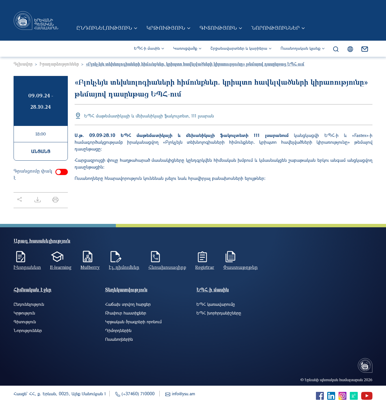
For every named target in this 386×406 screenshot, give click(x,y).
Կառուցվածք (185, 48)
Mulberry (90, 267)
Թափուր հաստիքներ (125, 313)
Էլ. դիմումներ (124, 267)
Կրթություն (165, 27)
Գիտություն (218, 27)
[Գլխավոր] (36, 20)
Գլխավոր (23, 64)
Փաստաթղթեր (240, 267)
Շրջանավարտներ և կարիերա (239, 48)
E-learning (60, 267)
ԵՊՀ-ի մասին (147, 48)
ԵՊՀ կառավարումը (215, 304)
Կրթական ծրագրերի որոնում (133, 321)
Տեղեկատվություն (126, 289)
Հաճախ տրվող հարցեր (128, 304)
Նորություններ (275, 27)
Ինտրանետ (27, 267)
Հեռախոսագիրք (167, 267)
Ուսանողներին (119, 339)
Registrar (204, 267)
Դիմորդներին (118, 330)
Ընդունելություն (104, 27)
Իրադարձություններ (59, 64)
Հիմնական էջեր (32, 289)
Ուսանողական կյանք (300, 48)
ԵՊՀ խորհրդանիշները (218, 313)
